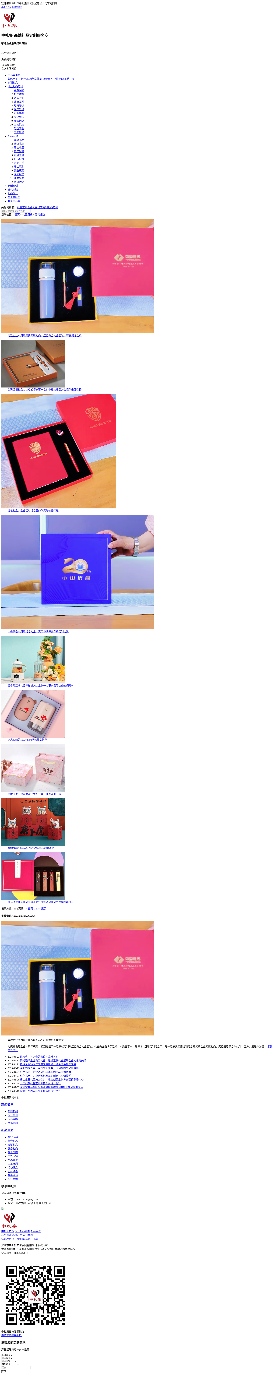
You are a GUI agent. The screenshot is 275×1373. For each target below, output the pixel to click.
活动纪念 (19, 174)
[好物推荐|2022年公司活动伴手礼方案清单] (33, 845)
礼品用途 (13, 136)
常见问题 (13, 1123)
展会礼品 (19, 147)
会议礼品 (19, 143)
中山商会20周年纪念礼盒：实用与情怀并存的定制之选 (38, 631)
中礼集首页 (14, 75)
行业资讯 (13, 1115)
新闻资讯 (7, 1104)
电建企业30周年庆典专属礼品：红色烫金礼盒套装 (48, 1064)
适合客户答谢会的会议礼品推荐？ (39, 1056)
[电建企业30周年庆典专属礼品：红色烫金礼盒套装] (77, 1034)
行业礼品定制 (15, 86)
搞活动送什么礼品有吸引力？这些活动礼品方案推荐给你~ (40, 902)
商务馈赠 (19, 151)
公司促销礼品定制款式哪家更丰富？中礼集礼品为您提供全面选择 (44, 389)
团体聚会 (19, 178)
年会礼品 (19, 140)
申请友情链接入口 (11, 1335)
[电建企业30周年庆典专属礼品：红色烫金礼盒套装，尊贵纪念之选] (77, 332)
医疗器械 (19, 109)
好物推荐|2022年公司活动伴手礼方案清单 (31, 848)
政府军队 (19, 101)
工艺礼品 (19, 132)
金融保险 (19, 90)
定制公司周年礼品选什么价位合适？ (40, 1091)
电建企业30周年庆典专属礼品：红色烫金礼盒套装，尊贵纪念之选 (44, 335)
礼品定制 (22, 207)
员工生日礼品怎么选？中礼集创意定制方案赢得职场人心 (52, 1079)
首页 (17, 214)
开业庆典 (19, 170)
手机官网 (6, 7)
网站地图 (17, 7)
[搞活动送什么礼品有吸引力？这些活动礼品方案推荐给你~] (33, 899)
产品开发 (19, 163)
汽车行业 (19, 98)
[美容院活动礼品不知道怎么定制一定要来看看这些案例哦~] (33, 682)
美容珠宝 (19, 124)
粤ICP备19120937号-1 (13, 1259)
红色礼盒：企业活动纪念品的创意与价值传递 (33, 510)
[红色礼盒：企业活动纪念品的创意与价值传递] (58, 507)
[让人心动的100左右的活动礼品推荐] (33, 736)
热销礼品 (13, 82)
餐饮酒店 (19, 121)
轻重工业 (19, 128)
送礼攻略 (13, 189)
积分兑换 (19, 155)
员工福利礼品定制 (48, 207)
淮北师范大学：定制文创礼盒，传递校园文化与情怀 (49, 1068)
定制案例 (13, 185)
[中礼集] (9, 27)
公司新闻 (13, 1111)
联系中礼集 (14, 201)
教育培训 (19, 105)
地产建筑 (19, 94)
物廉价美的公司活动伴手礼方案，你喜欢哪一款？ (36, 794)
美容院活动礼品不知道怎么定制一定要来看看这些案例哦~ (40, 685)
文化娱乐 (19, 117)
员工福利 (19, 166)
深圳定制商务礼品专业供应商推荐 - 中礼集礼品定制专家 (51, 1087)
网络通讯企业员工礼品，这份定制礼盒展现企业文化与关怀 (53, 1060)
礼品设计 (13, 193)
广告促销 (19, 159)
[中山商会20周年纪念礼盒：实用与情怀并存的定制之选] (77, 628)
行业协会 (19, 113)
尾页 (43, 908)
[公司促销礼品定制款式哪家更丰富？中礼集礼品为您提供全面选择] (33, 386)
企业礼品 (32, 207)
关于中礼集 (14, 197)
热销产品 (17, 1235)
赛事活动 (19, 182)
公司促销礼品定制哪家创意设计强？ (40, 1083)
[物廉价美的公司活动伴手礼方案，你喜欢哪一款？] (33, 791)
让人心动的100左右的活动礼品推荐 (27, 739)
